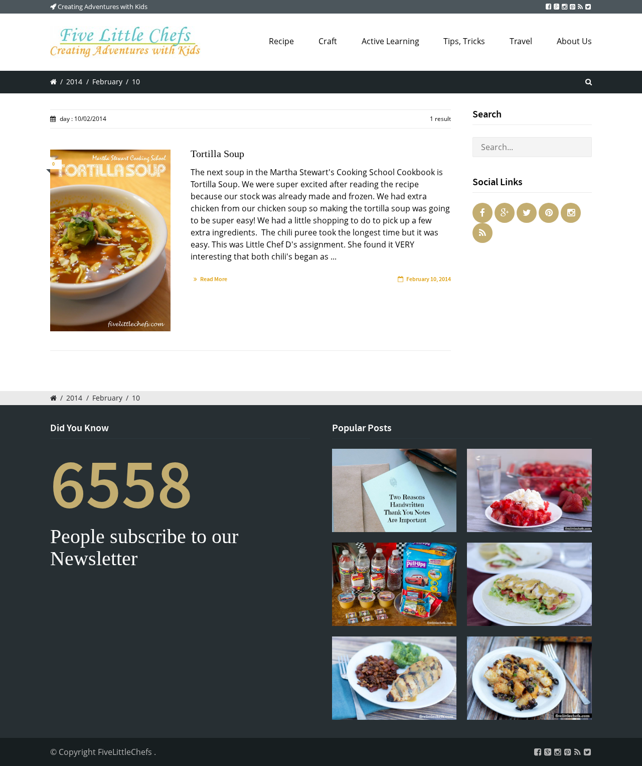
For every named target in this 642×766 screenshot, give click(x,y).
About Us (574, 41)
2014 (74, 81)
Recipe (281, 41)
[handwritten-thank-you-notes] (394, 490)
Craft (327, 41)
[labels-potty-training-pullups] (394, 584)
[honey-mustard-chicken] (394, 678)
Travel (521, 41)
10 (136, 81)
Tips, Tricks (464, 41)
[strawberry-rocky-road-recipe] (529, 490)
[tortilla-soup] (110, 240)
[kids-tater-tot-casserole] (529, 678)
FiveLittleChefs (126, 751)
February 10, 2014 (428, 279)
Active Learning (390, 41)
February (107, 81)
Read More (213, 279)
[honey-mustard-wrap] (529, 584)
